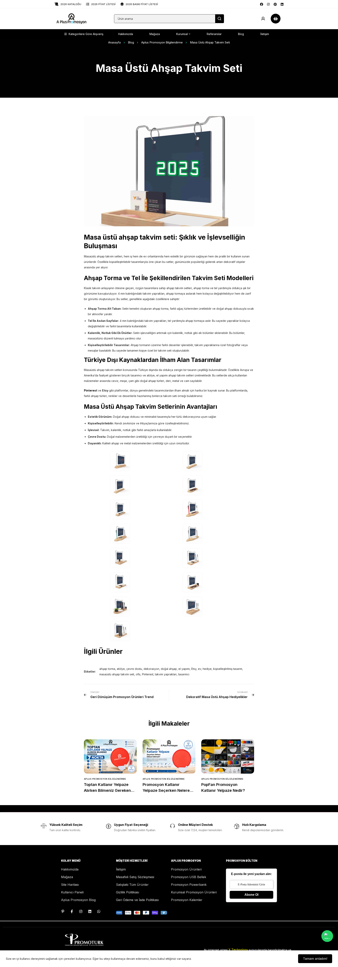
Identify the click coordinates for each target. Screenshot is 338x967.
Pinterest (147, 674)
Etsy (193, 668)
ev (199, 668)
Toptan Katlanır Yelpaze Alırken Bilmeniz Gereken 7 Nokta (109, 790)
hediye (207, 668)
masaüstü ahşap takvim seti (116, 674)
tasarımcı (183, 674)
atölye (121, 668)
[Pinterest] (275, 4)
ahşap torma (107, 668)
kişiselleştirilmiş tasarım (227, 668)
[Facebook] (261, 4)
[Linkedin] (282, 4)
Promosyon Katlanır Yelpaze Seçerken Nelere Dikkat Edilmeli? (166, 790)
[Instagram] (268, 4)
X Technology (238, 950)
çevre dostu (134, 668)
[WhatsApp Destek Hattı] (99, 911)
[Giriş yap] (263, 18)
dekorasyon (151, 668)
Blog (131, 42)
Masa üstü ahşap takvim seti (129, 237)
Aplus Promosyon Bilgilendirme (162, 42)
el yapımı (184, 668)
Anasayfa (114, 42)
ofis (138, 674)
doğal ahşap (169, 668)
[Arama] (219, 18)
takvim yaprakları (166, 674)
